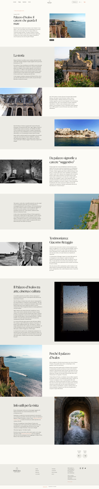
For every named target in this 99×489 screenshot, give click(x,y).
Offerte (53, 468)
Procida (37, 472)
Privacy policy (70, 481)
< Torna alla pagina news (19, 10)
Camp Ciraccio (45, 486)
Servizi (37, 470)
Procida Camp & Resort (26, 433)
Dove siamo (54, 472)
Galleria (37, 474)
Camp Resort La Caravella (52, 486)
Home (36, 468)
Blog (53, 474)
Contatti (54, 470)
